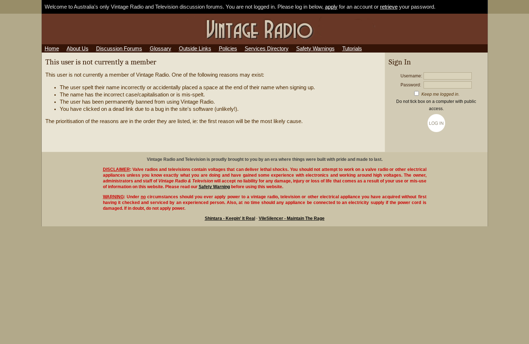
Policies (228, 48)
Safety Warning (214, 186)
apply (331, 7)
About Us (78, 48)
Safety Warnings (315, 48)
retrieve (389, 7)
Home (52, 48)
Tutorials (352, 48)
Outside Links (195, 48)
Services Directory (267, 48)
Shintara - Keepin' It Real (230, 218)
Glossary (160, 48)
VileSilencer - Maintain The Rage (292, 218)
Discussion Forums (119, 48)
